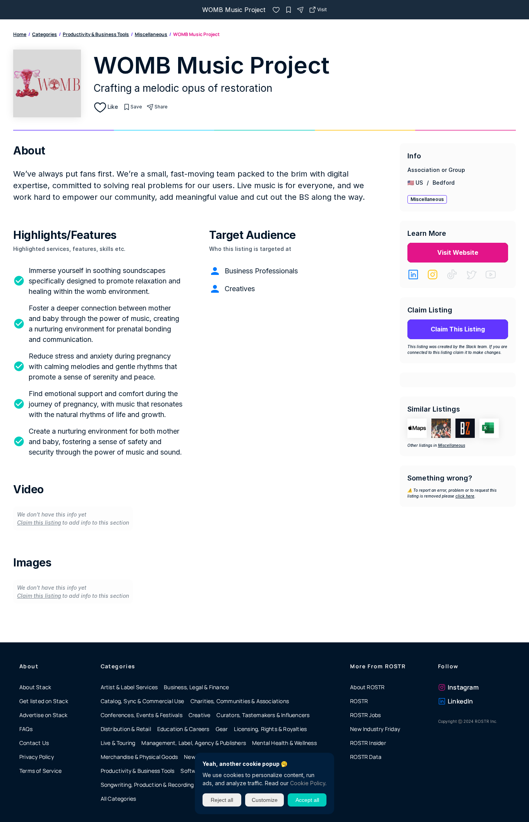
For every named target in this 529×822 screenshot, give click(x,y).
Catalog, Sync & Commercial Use (142, 701)
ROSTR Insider (368, 742)
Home (19, 34)
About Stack (35, 687)
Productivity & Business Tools (96, 34)
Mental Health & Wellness (284, 742)
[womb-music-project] (276, 10)
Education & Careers (183, 729)
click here (464, 496)
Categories (44, 34)
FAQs (26, 729)
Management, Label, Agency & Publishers (193, 742)
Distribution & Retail (126, 729)
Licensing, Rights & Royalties (270, 729)
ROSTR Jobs (365, 715)
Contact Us (34, 742)
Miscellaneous (151, 34)
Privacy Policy (36, 756)
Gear (222, 729)
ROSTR (359, 701)
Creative (200, 715)
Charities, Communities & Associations (240, 701)
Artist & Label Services (129, 687)
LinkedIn (460, 701)
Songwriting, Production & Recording (147, 784)
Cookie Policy (307, 783)
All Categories (118, 798)
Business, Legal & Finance (196, 687)
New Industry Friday (375, 729)
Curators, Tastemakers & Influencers (262, 715)
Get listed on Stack (43, 701)
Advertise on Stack (43, 715)
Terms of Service (40, 770)
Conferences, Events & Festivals (141, 715)
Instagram (463, 687)
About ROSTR (367, 687)
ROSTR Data (365, 756)
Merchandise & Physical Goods (139, 756)
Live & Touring (118, 742)
